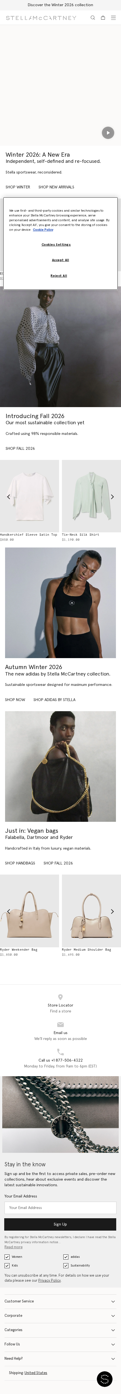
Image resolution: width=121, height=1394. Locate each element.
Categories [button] (14, 1330)
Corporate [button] (13, 1316)
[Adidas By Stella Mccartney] (60, 602)
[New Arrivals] (60, 766)
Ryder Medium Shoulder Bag (86, 949)
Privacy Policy (49, 1281)
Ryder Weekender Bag (18, 949)
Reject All (59, 275)
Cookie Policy (43, 229)
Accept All (60, 260)
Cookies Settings (56, 244)
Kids (15, 1265)
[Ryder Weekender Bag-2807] (29, 911)
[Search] (93, 18)
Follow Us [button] (12, 1344)
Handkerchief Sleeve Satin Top (28, 534)
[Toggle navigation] (113, 18)
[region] (60, 243)
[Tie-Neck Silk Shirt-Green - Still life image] (91, 496)
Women (17, 1256)
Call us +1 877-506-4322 (61, 1060)
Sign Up (60, 1224)
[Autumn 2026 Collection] (60, 346)
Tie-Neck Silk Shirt (80, 534)
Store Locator (60, 1005)
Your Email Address (21, 1196)
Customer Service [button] (19, 1301)
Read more (14, 1247)
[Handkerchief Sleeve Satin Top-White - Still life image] (29, 496)
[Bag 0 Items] (103, 17)
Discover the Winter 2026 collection (60, 5)
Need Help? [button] (14, 1359)
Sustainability (80, 1265)
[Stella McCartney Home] (41, 17)
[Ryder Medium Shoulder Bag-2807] (91, 911)
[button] (105, 1379)
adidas (75, 1256)
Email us (61, 1033)
